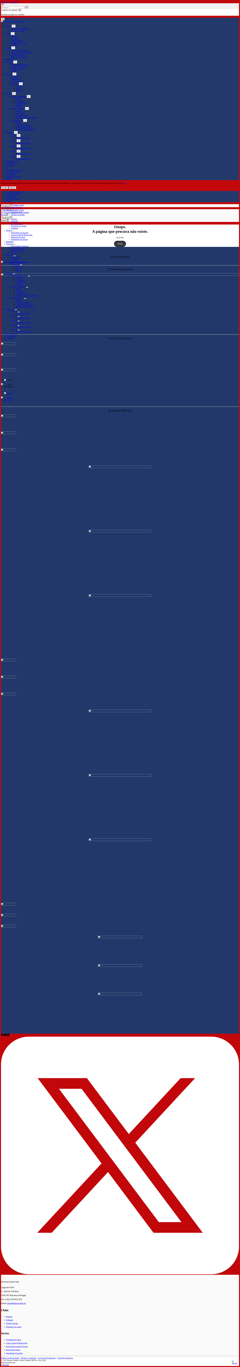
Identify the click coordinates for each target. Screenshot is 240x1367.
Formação (15, 84)
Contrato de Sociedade (20, 29)
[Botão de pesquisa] (26, 7)
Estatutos (14, 45)
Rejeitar (12, 188)
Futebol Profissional (19, 96)
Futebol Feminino (18, 108)
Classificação (21, 103)
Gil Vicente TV (12, 161)
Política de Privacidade (10, 1358)
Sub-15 (19, 86)
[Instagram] (5, 1035)
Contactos (10, 166)
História (14, 36)
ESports (14, 71)
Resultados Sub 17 (23, 143)
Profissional (15, 77)
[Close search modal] (2, 4)
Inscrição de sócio (18, 55)
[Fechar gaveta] (2, 19)
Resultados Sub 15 (23, 154)
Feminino (14, 79)
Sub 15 (14, 151)
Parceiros (9, 62)
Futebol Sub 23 (17, 120)
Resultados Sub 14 (23, 159)
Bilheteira (10, 59)
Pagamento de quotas (19, 57)
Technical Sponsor (18, 67)
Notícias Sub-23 (17, 81)
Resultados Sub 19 (23, 138)
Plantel (18, 99)
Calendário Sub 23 (23, 125)
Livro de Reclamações (47, 1358)
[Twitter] (120, 1274)
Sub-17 (19, 88)
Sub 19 (14, 135)
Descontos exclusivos (14, 170)
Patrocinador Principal (19, 65)
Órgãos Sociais (17, 41)
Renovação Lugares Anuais (17, 1346)
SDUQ (9, 26)
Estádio (9, 179)
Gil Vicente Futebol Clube (11, 207)
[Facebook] (2, 1035)
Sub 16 (14, 146)
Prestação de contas (18, 43)
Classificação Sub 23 (24, 127)
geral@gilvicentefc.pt (16, 1303)
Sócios (8, 48)
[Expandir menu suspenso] (14, 26)
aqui (123, 183)
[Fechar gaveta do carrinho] (20, 10)
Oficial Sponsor (17, 69)
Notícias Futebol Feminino (26, 118)
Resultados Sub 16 (23, 148)
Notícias (9, 74)
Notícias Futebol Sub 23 (25, 130)
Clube (8, 34)
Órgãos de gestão (18, 31)
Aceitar (4, 188)
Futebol (9, 93)
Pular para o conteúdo (9, 2)
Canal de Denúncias (65, 1358)
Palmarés (14, 38)
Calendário (20, 101)
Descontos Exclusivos (19, 50)
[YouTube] (8, 1035)
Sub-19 (19, 91)
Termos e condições (28, 1358)
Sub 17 (14, 141)
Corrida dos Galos (13, 177)
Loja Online (11, 163)
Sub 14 (14, 156)
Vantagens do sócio (13, 1340)
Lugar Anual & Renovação (21, 53)
